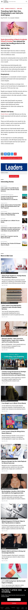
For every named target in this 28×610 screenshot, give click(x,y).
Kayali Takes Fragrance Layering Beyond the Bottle (9, 237)
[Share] (5, 154)
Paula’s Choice (4, 114)
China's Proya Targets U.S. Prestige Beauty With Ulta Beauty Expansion (14, 276)
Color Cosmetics (4, 186)
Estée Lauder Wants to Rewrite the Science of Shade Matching (10, 214)
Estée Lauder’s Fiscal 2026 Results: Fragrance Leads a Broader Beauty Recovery (10, 189)
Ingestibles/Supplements (8, 488)
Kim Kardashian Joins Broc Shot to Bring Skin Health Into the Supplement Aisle (13, 492)
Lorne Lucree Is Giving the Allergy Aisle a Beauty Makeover (13, 432)
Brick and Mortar (4, 241)
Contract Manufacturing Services (7, 194)
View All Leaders (14, 176)
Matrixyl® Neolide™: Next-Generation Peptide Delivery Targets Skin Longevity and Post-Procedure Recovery (13, 340)
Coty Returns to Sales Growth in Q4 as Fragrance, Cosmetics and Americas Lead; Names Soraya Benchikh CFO (11, 229)
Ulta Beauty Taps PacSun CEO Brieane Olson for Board (11, 244)
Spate (3, 39)
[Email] (2, 154)
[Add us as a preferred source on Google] (15, 154)
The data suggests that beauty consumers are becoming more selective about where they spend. (13, 557)
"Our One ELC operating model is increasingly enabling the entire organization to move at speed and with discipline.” (13, 313)
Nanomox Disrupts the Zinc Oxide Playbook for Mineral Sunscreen (14, 462)
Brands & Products (10, 8)
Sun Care (4, 458)
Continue (14, 603)
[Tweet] (12, 154)
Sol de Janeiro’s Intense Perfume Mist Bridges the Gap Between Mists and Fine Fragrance (11, 206)
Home (2, 8)
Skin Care (19, 8)
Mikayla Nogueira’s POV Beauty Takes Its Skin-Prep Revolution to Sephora (13, 522)
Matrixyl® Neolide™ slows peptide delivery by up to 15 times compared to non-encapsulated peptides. (14, 346)
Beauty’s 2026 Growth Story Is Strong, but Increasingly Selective (13, 552)
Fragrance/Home (4, 203)
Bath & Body (3, 218)
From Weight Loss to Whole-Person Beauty (10, 221)
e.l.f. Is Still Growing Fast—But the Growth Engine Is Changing (13, 581)
